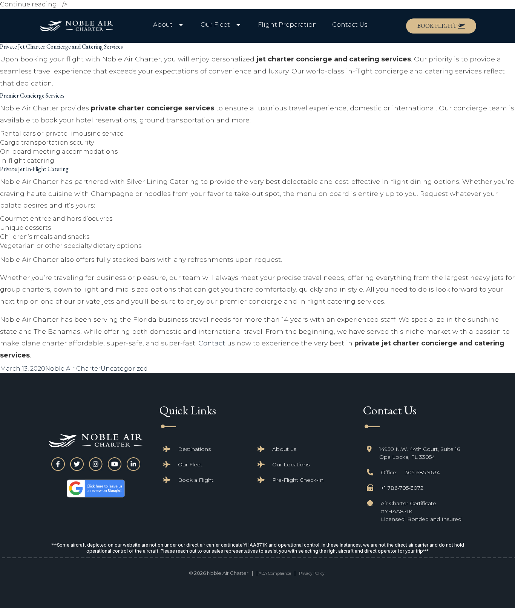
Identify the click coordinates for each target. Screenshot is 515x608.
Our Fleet (190, 464)
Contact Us (349, 24)
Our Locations (291, 464)
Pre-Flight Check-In (297, 480)
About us (284, 449)
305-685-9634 (422, 472)
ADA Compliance (275, 573)
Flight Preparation (287, 24)
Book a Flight (195, 480)
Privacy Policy (311, 573)
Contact (211, 343)
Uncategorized (124, 368)
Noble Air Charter (73, 368)
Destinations (194, 449)
